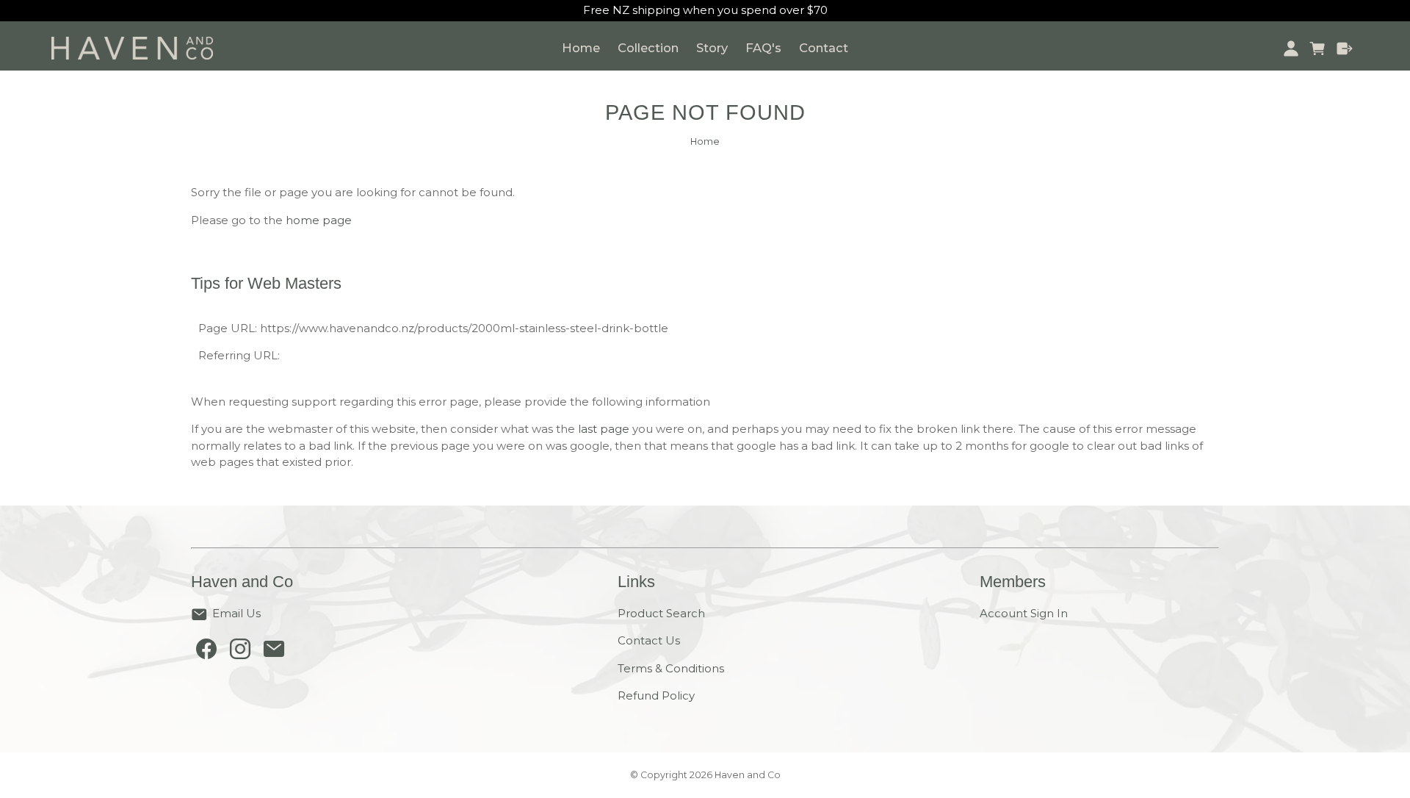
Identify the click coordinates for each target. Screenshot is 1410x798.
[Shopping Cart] (1317, 48)
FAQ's (763, 47)
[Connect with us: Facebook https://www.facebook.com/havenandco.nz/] (206, 652)
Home (581, 47)
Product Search (661, 613)
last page (603, 429)
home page (319, 220)
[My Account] (1290, 48)
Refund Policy (656, 695)
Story (712, 47)
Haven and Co (748, 774)
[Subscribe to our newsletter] (273, 652)
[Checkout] (1345, 48)
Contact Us (649, 640)
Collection (648, 47)
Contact (823, 47)
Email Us (236, 613)
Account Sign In (1024, 613)
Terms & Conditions (671, 668)
